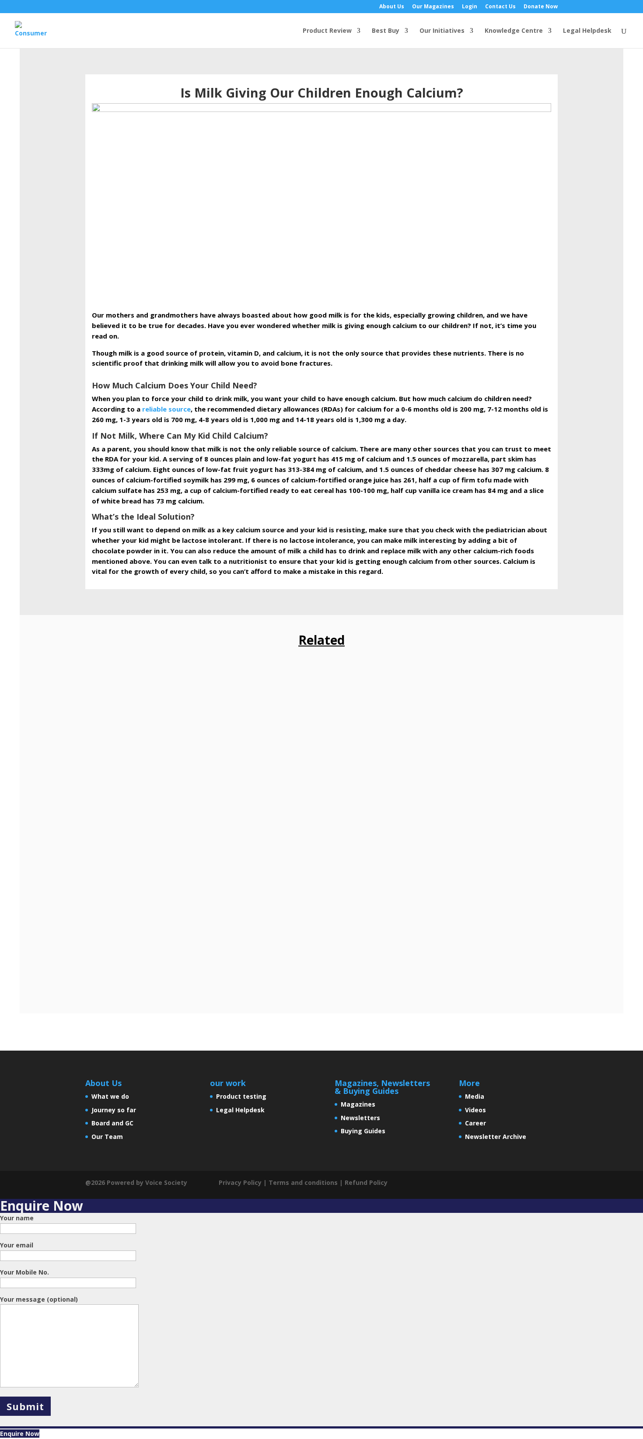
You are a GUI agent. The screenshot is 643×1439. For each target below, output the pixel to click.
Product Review (327, 31)
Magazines (358, 1104)
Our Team (107, 1136)
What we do (110, 1096)
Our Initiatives (442, 31)
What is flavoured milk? (140, 901)
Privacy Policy (240, 1182)
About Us (391, 7)
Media (474, 1096)
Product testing (241, 1096)
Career (475, 1123)
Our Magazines (433, 7)
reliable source (166, 409)
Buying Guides (363, 1131)
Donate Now (541, 7)
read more (110, 731)
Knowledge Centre (514, 31)
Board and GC (112, 1123)
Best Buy (385, 31)
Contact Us (500, 7)
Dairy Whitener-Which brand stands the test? (183, 697)
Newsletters (360, 1118)
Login (469, 7)
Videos (475, 1110)
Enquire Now (19, 1433)
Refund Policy (366, 1182)
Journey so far (113, 1110)
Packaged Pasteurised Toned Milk (160, 799)
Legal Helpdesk (587, 31)
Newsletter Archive (495, 1136)
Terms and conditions (303, 1182)
